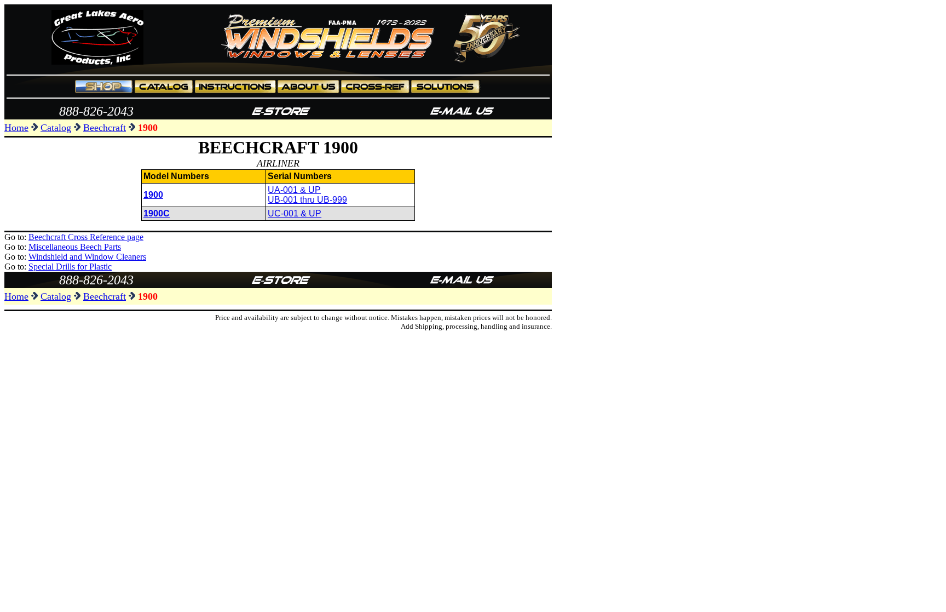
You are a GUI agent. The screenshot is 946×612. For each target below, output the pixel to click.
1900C (156, 213)
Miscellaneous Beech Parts (74, 246)
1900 (153, 194)
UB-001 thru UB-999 (307, 199)
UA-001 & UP (294, 190)
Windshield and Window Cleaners (87, 256)
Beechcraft (104, 127)
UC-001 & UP (294, 213)
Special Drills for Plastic (70, 266)
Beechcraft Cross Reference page (85, 237)
